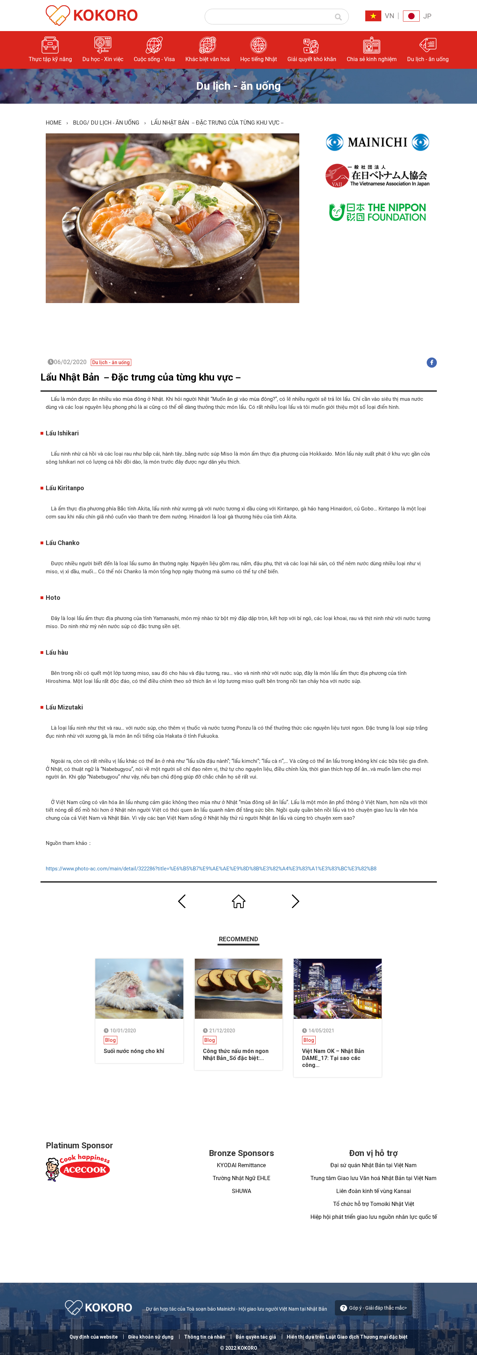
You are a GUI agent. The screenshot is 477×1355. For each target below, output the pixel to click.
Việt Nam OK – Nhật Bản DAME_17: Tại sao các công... (333, 1058)
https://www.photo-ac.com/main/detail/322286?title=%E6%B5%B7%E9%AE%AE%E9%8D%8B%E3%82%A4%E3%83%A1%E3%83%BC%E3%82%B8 (211, 869)
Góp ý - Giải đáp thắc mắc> (378, 1308)
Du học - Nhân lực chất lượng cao (365, 102)
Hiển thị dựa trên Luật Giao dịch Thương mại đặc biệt (347, 1337)
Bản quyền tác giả (256, 1337)
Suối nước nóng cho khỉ (134, 1051)
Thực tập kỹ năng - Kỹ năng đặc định (364, 80)
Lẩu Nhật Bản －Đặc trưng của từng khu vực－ (142, 377)
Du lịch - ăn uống (115, 122)
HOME (53, 122)
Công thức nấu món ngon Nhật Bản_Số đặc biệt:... (236, 1054)
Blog (80, 122)
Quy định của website (93, 1337)
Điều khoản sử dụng (151, 1337)
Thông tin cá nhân (204, 1337)
